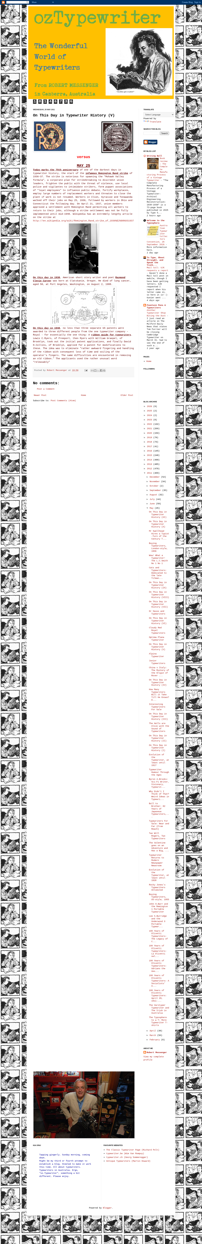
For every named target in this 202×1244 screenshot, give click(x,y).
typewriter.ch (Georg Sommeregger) (127, 1157)
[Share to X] (98, 370)
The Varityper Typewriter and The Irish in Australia (159, 1009)
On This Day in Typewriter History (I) (158, 748)
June (153, 503)
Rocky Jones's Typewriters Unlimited (157, 887)
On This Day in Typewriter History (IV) (158, 682)
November (155, 481)
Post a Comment (46, 389)
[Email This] (92, 370)
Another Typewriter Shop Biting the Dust (157, 313)
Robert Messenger (57, 370)
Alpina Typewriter (156, 655)
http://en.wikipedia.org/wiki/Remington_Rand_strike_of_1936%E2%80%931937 (83, 220)
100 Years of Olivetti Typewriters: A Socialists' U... (159, 980)
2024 (150, 415)
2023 (150, 419)
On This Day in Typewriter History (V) (158, 647)
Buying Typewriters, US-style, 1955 (159, 897)
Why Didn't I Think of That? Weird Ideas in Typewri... (159, 795)
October (155, 486)
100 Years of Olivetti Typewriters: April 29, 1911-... (157, 995)
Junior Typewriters (157, 662)
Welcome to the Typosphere (155, 221)
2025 (150, 411)
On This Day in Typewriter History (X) (158, 524)
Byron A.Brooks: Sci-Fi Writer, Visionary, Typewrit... (159, 783)
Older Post (127, 395)
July (153, 499)
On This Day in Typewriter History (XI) (158, 514)
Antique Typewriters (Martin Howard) (128, 1161)
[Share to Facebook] (101, 370)
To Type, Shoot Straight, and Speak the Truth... (155, 261)
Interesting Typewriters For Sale (157, 707)
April (153, 1030)
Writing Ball (154, 156)
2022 (150, 424)
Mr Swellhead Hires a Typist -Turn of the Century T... (159, 535)
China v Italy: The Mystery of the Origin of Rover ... (159, 671)
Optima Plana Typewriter (156, 638)
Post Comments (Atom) (63, 400)
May (152, 508)
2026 (150, 406)
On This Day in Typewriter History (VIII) (159, 595)
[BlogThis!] (95, 370)
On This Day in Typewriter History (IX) (158, 585)
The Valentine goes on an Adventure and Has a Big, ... (159, 847)
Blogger (107, 1208)
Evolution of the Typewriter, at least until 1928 (159, 875)
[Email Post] (86, 370)
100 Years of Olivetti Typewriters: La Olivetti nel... (157, 951)
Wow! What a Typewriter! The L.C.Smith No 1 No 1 (158, 559)
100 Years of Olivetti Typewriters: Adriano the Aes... (157, 965)
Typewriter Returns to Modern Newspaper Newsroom (156, 860)
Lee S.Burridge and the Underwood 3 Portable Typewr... (158, 921)
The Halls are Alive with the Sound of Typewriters (159, 727)
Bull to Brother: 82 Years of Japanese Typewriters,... (159, 810)
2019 (150, 437)
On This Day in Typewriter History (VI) (158, 621)
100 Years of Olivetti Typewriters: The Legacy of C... (158, 936)
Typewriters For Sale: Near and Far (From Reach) (159, 825)
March (153, 1035)
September (156, 490)
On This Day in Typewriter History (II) (158, 738)
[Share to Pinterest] (104, 370)
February (155, 1039)
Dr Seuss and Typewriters (157, 612)
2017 (150, 446)
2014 (150, 460)
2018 (150, 442)
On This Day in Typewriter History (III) (158, 716)
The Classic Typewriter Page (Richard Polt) (132, 1150)
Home (83, 395)
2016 (150, 451)
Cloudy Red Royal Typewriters (157, 630)
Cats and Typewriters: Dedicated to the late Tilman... (157, 572)
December (155, 477)
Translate (155, 122)
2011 (150, 473)
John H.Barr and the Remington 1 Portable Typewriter (158, 908)
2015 (150, 455)
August (154, 494)
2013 (150, 464)
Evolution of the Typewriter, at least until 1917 (159, 759)
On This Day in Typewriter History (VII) (158, 604)
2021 (150, 428)
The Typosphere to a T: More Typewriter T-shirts (158, 1021)
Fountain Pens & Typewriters (156, 306)
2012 (150, 468)
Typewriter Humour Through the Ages (159, 772)
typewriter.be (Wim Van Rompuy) (125, 1153)
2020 (150, 433)
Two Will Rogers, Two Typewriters (157, 836)
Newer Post (40, 395)
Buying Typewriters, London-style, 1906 (158, 547)
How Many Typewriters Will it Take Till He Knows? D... (159, 694)
